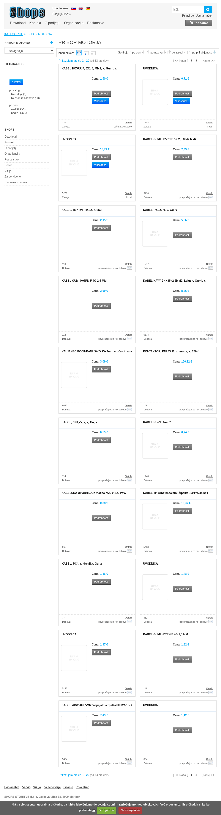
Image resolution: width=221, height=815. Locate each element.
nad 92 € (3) (18, 109)
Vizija (8, 171)
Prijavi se (188, 15)
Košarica (201, 23)
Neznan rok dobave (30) (25, 98)
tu (93, 810)
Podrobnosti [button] (101, 93)
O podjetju (52, 23)
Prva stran (82, 787)
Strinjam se (106, 810)
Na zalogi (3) (18, 94)
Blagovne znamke (16, 182)
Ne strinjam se (130, 810)
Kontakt (35, 23)
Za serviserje (13, 176)
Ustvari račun (204, 15)
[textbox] (188, 9)
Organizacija (74, 23)
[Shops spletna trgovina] (27, 18)
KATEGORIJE (13, 34)
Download (18, 23)
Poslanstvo (95, 23)
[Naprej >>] (209, 60)
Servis (9, 165)
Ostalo (128, 122)
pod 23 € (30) (19, 112)
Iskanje (68, 787)
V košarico (100, 101)
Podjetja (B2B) (61, 14)
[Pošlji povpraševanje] (210, 197)
